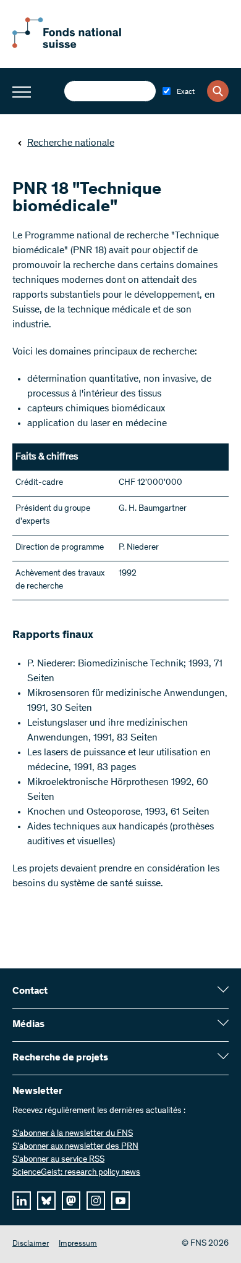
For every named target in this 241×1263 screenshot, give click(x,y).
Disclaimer (30, 1244)
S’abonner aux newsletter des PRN (75, 1147)
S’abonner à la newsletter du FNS (72, 1134)
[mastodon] (71, 1200)
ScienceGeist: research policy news (76, 1173)
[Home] (80, 46)
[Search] (218, 91)
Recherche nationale (70, 143)
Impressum (78, 1244)
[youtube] (120, 1200)
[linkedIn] (21, 1200)
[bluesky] (46, 1200)
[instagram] (96, 1200)
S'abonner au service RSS (58, 1160)
